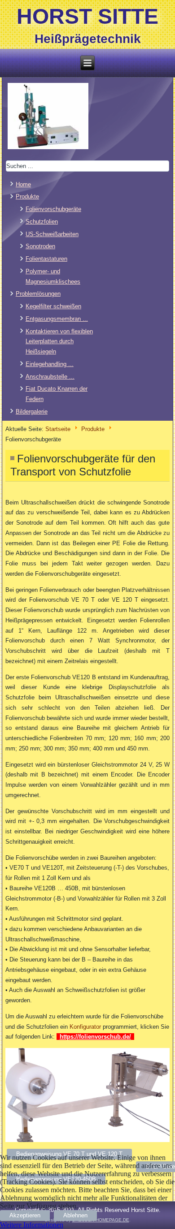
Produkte (93, 429)
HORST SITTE (87, 16)
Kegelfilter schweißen (53, 306)
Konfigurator (85, 1026)
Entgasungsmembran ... (57, 318)
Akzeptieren (24, 1215)
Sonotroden (40, 246)
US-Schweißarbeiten (52, 234)
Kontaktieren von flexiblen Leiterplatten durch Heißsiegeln (59, 341)
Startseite (57, 429)
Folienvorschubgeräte (53, 209)
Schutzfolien (42, 221)
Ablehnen (75, 1215)
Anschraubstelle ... (50, 376)
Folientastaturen (46, 258)
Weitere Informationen (31, 1225)
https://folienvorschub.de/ (95, 1036)
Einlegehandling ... (50, 364)
